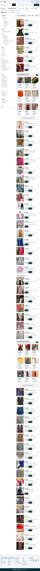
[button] (22, 15)
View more (5, 25)
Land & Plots (35, 8)
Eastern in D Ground (25, 10)
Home (2, 10)
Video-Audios (27, 8)
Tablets (32, 8)
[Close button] (17, 1)
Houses (23, 8)
